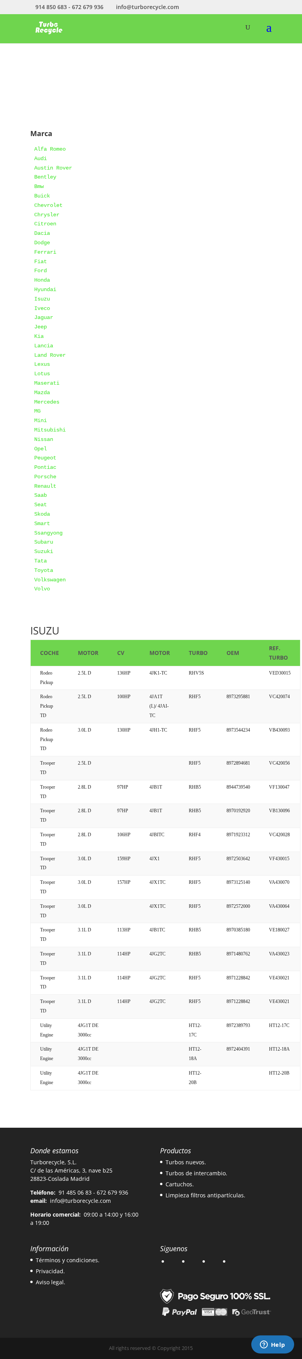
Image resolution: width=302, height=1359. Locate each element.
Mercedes (46, 402)
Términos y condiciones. (67, 1260)
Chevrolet (48, 205)
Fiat (40, 261)
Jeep (40, 327)
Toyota (43, 570)
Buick (42, 196)
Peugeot (45, 458)
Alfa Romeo (50, 149)
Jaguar (43, 317)
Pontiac (45, 467)
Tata (40, 561)
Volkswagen (50, 580)
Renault (45, 486)
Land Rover (50, 355)
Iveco (42, 308)
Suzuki (43, 551)
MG (37, 411)
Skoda (42, 514)
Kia (39, 336)
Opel (40, 449)
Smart (42, 523)
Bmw (39, 186)
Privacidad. (50, 1271)
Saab (40, 495)
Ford (40, 270)
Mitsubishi (50, 430)
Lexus (42, 364)
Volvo (42, 589)
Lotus (42, 374)
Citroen (45, 224)
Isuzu (42, 299)
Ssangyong (48, 533)
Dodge (42, 243)
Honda (42, 280)
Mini (40, 420)
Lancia (43, 346)
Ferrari (45, 252)
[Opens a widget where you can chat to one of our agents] (272, 1345)
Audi (40, 158)
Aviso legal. (50, 1282)
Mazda (42, 392)
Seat (40, 505)
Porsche (45, 477)
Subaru (43, 542)
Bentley (45, 177)
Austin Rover (53, 168)
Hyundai (45, 289)
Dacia (42, 233)
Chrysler (46, 215)
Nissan (43, 439)
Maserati (46, 383)
